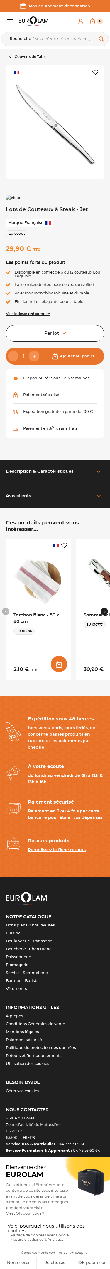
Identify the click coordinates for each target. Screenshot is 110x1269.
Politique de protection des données (41, 1048)
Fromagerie (17, 965)
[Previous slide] (5, 611)
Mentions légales (22, 1032)
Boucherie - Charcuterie (29, 949)
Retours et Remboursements (34, 1056)
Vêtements (16, 989)
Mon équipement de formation (59, 6)
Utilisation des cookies (27, 1064)
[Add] (34, 356)
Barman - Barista (22, 981)
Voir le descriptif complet (28, 314)
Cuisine (13, 933)
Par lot (51, 333)
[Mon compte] (81, 21)
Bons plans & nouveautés (30, 925)
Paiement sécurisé (24, 1040)
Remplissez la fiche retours (57, 850)
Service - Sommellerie (27, 973)
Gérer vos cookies (22, 1091)
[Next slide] (104, 611)
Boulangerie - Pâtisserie (29, 941)
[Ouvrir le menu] (13, 21)
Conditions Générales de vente (35, 1024)
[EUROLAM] (33, 21)
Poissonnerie (18, 957)
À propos (14, 1016)
